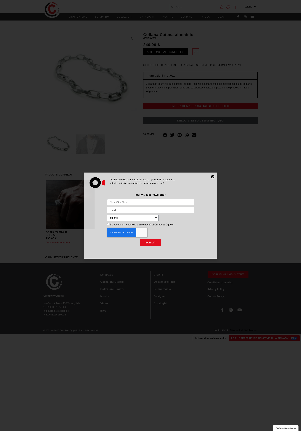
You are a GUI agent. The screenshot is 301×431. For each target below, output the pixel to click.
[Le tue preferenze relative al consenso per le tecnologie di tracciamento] (285, 428)
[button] (213, 177)
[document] (150, 215)
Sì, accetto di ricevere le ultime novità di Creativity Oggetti (142, 224)
